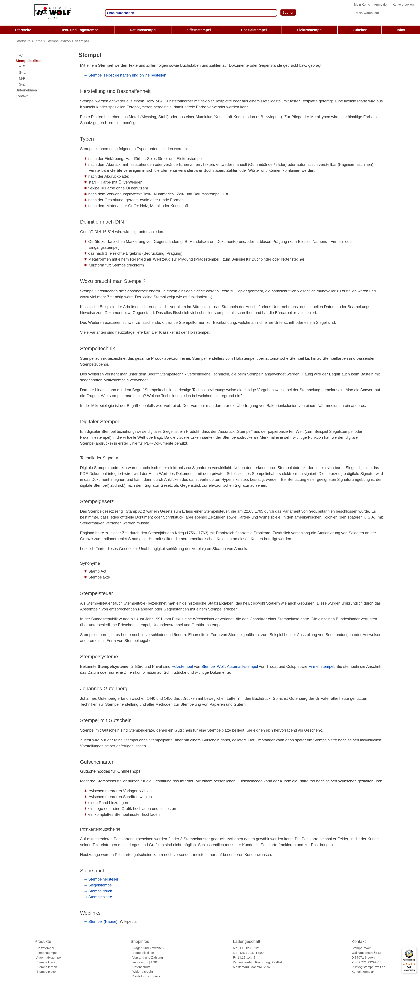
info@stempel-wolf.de (370, 967)
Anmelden (381, 4)
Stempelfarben (46, 967)
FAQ (19, 55)
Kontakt (21, 96)
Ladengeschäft (246, 941)
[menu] (210, 30)
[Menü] (415, 950)
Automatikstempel (242, 666)
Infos (38, 41)
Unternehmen (26, 90)
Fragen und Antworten (148, 948)
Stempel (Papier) (102, 921)
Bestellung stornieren (147, 976)
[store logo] (52, 13)
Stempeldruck (100, 891)
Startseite (23, 41)
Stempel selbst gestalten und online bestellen (127, 75)
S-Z (22, 84)
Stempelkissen (46, 962)
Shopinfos (140, 941)
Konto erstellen (403, 4)
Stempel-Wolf (213, 666)
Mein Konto (362, 4)
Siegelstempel (100, 885)
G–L (22, 72)
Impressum (140, 962)
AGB (153, 962)
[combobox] (191, 12)
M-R (22, 78)
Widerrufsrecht (142, 971)
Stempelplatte (100, 897)
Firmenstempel (321, 666)
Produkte (43, 941)
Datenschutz (141, 967)
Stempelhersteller (103, 879)
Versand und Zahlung (147, 957)
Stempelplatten (47, 971)
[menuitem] (23, 30)
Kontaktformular (363, 971)
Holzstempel (182, 666)
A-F (22, 67)
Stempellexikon (58, 41)
